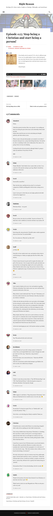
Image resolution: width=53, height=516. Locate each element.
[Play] (8, 74)
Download (22, 76)
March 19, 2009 (17, 277)
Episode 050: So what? (10, 87)
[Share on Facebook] (7, 53)
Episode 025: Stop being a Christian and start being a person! (23, 37)
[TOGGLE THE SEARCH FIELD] (49, 12)
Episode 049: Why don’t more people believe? (25, 88)
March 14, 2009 (17, 172)
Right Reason (26, 4)
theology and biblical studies (23, 48)
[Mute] (41, 74)
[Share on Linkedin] (14, 53)
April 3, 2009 (17, 366)
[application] (26, 74)
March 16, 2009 (17, 197)
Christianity (10, 96)
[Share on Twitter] (9, 53)
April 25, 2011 (17, 488)
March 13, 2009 (19, 46)
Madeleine (16, 203)
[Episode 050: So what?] (12, 83)
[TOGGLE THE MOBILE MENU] (4, 12)
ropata (15, 475)
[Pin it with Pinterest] (12, 53)
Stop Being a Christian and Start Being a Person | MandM (20, 501)
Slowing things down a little (13, 106)
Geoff (14, 247)
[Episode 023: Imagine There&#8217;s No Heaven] (40, 83)
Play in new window (15, 76)
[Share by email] (16, 53)
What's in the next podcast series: (38, 106)
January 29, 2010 (18, 385)
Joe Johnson (16, 347)
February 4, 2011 (18, 468)
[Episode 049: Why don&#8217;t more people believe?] (26, 83)
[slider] (44, 74)
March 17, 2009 (17, 223)
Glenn (9, 46)
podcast (12, 48)
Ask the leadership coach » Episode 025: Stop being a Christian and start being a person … (25, 497)
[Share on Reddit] (11, 53)
